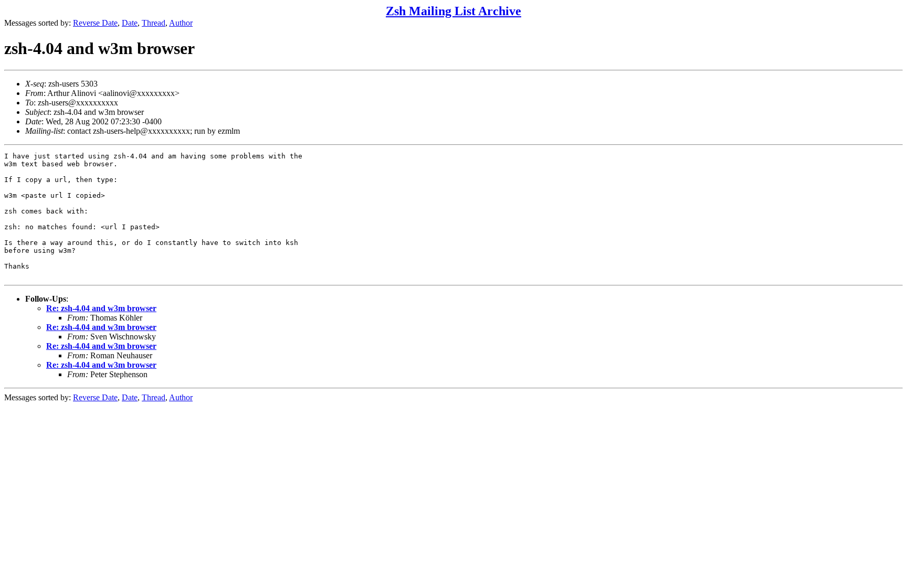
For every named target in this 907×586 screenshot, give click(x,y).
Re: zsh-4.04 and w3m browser (101, 308)
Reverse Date (95, 22)
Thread (153, 22)
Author (181, 22)
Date (130, 22)
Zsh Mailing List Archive (453, 11)
